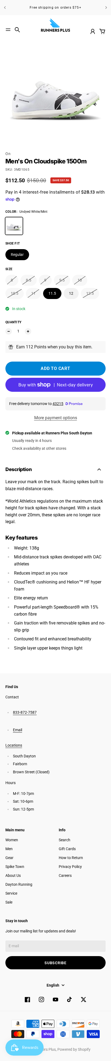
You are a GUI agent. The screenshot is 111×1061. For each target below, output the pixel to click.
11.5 (52, 293)
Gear (9, 858)
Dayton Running (18, 884)
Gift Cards (67, 849)
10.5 (14, 293)
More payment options (55, 417)
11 (33, 293)
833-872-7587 (25, 712)
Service (11, 893)
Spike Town (14, 866)
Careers (65, 875)
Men (9, 849)
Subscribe (55, 963)
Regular (17, 254)
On (8, 154)
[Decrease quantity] (8, 331)
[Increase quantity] (28, 331)
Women (11, 840)
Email (17, 730)
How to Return (71, 858)
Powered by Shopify (74, 1049)
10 (80, 280)
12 (71, 293)
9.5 (62, 280)
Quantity (13, 322)
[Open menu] (8, 30)
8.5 (28, 280)
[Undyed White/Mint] (14, 226)
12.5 (90, 293)
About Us (13, 875)
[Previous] (5, 7)
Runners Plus (45, 1049)
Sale (8, 902)
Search (64, 840)
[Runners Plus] (55, 25)
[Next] (106, 7)
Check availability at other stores (39, 448)
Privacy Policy (70, 866)
